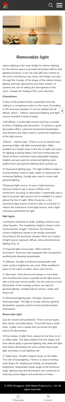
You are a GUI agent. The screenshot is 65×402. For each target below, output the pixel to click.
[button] (5, 30)
